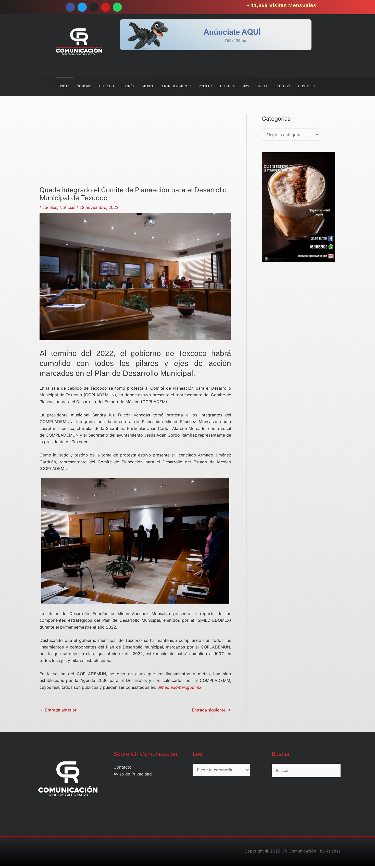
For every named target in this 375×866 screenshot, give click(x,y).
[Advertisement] (135, 150)
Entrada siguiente (211, 709)
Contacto (123, 767)
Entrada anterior (58, 709)
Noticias (67, 207)
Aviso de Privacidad (133, 773)
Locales (49, 207)
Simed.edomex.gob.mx (179, 687)
